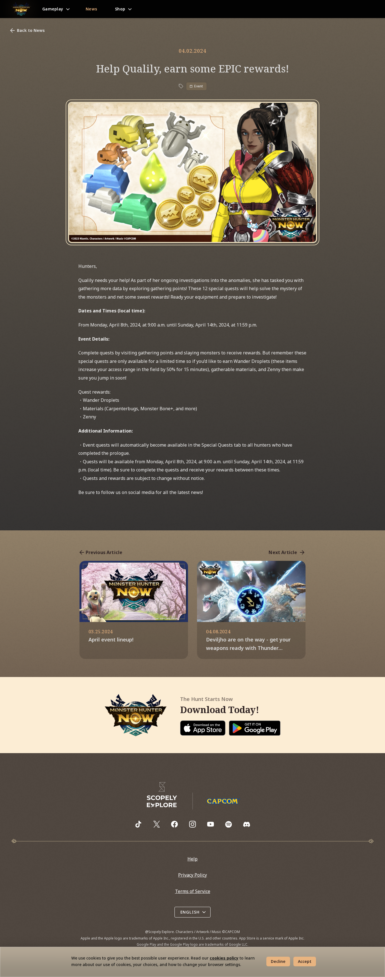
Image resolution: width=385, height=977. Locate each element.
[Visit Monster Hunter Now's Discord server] (246, 824)
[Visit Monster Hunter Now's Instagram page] (192, 824)
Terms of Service (192, 891)
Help (192, 859)
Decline (278, 961)
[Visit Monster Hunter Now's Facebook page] (174, 824)
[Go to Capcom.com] (223, 801)
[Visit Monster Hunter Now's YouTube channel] (210, 824)
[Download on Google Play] (254, 728)
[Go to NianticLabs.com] (162, 795)
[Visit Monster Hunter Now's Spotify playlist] (228, 824)
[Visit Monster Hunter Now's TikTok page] (138, 824)
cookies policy (224, 958)
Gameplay (52, 9)
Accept (304, 961)
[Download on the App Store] (203, 728)
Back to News (31, 30)
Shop (120, 9)
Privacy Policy (192, 875)
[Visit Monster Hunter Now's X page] (156, 824)
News (91, 9)
